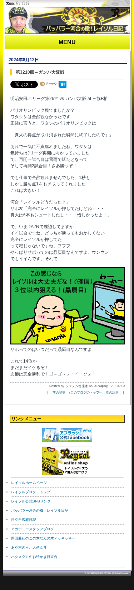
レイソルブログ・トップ (30, 492)
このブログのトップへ (86, 392)
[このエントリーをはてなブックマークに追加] (64, 88)
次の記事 (112, 392)
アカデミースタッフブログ (32, 529)
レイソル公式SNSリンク (31, 501)
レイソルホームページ (29, 483)
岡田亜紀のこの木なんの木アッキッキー (43, 538)
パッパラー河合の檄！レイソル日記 (39, 510)
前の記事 (59, 392)
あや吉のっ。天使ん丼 (29, 547)
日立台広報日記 (23, 520)
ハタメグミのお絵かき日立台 (34, 557)
